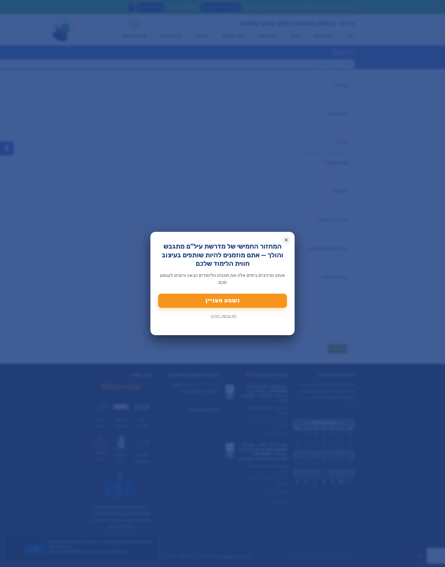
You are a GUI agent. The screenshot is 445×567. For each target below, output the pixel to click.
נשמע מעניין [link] (223, 301)
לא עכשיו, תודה (223, 316)
